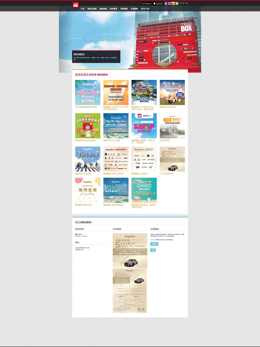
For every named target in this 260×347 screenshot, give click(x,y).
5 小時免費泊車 (166, 173)
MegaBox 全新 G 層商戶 (113, 173)
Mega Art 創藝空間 (168, 107)
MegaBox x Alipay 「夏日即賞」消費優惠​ (143, 141)
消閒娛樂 (124, 8)
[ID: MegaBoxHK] (177, 3)
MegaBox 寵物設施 (83, 204)
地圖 (153, 250)
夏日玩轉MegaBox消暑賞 (86, 107)
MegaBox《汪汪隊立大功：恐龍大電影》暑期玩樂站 (143, 108)
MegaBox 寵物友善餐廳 (85, 140)
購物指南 (103, 8)
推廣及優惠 (92, 8)
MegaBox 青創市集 (83, 173)
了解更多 (92, 59)
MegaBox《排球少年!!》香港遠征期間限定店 (115, 108)
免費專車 (153, 240)
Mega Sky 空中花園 (111, 140)
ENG (186, 3)
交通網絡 (134, 8)
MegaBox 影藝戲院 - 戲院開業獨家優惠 (143, 205)
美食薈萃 (113, 8)
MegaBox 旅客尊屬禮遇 (113, 204)
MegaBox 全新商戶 (140, 173)
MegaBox (76, 5)
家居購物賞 (165, 140)
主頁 (82, 8)
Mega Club (145, 8)
